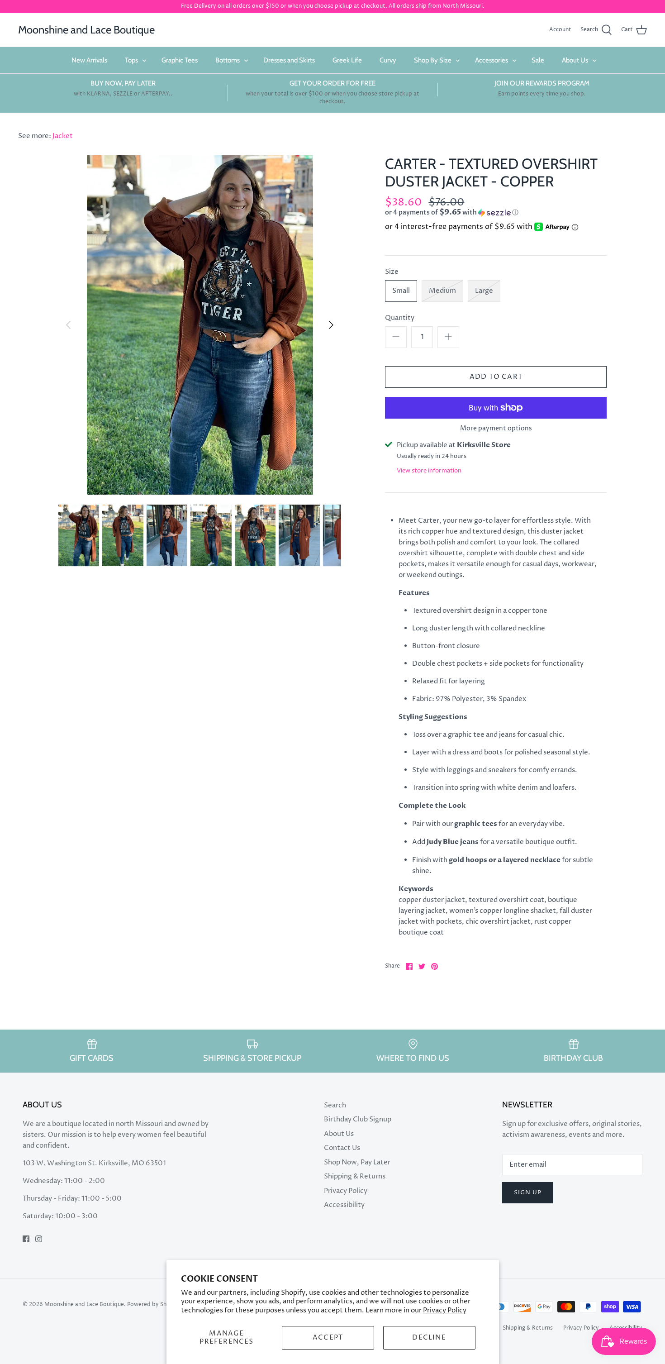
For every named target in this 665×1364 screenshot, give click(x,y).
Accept (328, 1337)
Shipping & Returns (354, 1176)
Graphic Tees (180, 60)
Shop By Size (432, 60)
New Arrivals (89, 60)
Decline (429, 1337)
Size (392, 272)
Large (484, 291)
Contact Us (342, 1148)
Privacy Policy (444, 1310)
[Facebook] (26, 1238)
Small (401, 291)
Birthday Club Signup (357, 1119)
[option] (200, 325)
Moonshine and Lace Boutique (84, 1304)
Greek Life (347, 60)
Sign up (528, 1192)
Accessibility (344, 1205)
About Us (575, 60)
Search (335, 1105)
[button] (479, 212)
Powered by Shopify (153, 1304)
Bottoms (227, 60)
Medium (442, 291)
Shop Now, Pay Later (357, 1162)
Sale (538, 60)
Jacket (62, 136)
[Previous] (68, 325)
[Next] (331, 325)
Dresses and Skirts (289, 60)
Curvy (388, 60)
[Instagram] (38, 1238)
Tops (131, 60)
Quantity (399, 318)
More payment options (496, 429)
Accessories (491, 60)
